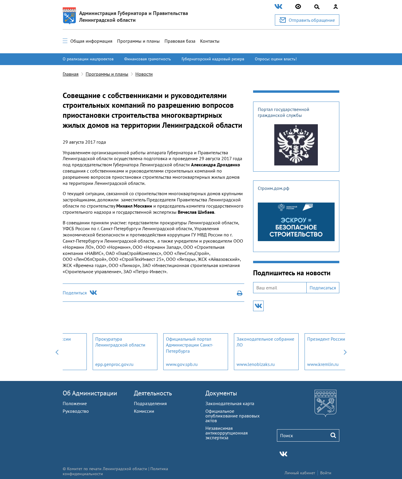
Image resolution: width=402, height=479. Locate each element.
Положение (75, 403)
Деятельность (153, 393)
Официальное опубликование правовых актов (232, 415)
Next (345, 351)
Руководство (76, 411)
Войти (325, 472)
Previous (57, 351)
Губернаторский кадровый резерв (213, 59)
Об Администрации (90, 393)
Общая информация (91, 41)
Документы (221, 393)
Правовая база (180, 41)
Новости (144, 74)
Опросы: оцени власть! (276, 59)
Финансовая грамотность (147, 59)
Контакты (210, 41)
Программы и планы (138, 41)
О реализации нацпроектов (88, 59)
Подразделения (150, 403)
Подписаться (323, 288)
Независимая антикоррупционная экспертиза (226, 432)
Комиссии (144, 411)
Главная (71, 74)
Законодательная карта (229, 403)
